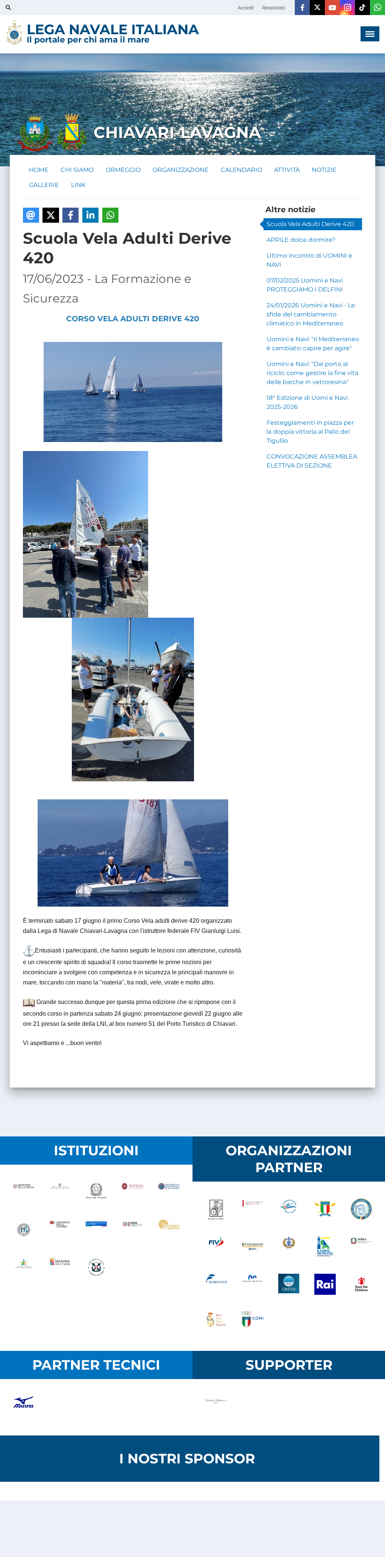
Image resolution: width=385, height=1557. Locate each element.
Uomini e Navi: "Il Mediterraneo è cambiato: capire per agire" (313, 344)
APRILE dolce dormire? (301, 239)
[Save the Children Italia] (361, 1285)
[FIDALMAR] (288, 1247)
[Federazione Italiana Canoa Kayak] (288, 1210)
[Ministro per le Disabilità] (96, 1193)
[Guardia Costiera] (96, 1268)
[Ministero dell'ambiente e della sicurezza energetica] (23, 1268)
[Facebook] (302, 7)
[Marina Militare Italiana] (59, 1268)
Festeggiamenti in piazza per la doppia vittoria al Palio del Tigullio (310, 431)
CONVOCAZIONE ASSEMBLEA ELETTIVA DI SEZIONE (312, 461)
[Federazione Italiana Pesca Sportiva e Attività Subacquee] (361, 1210)
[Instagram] (347, 7)
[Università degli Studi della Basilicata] (23, 1230)
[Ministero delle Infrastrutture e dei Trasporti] (96, 1230)
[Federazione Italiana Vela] (216, 1247)
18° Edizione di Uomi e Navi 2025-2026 (307, 402)
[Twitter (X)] (317, 7)
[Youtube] (332, 7)
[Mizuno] (23, 1407)
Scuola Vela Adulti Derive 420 (310, 224)
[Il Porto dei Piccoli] (325, 1247)
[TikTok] (362, 7)
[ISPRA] (361, 1247)
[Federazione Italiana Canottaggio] (325, 1210)
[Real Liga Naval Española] (216, 1323)
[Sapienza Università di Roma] (132, 1193)
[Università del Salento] (169, 1230)
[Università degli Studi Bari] (169, 1193)
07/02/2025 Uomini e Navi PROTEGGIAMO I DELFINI (305, 285)
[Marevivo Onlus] (216, 1285)
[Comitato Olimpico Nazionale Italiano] (252, 1323)
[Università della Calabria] (59, 1230)
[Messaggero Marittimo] (252, 1285)
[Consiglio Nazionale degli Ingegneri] (252, 1210)
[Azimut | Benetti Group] (216, 1407)
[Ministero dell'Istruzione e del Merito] (132, 1230)
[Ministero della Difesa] (23, 1193)
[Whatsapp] (377, 7)
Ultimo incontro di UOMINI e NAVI (309, 260)
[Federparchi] (252, 1247)
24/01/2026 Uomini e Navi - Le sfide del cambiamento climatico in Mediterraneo (311, 314)
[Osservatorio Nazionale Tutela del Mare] (288, 1285)
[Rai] (325, 1285)
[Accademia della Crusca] (216, 1210)
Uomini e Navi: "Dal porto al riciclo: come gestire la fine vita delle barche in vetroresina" (312, 373)
